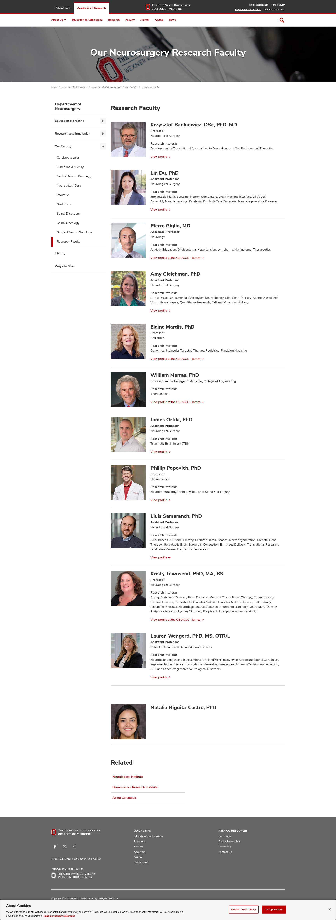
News (172, 19)
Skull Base (64, 204)
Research (114, 19)
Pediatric (63, 195)
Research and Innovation (72, 133)
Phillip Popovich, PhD (175, 468)
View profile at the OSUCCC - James (175, 258)
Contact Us (225, 852)
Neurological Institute (127, 777)
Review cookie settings (244, 909)
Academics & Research (91, 8)
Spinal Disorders (68, 213)
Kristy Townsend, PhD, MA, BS (186, 573)
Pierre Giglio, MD (170, 225)
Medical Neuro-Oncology (74, 176)
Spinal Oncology (68, 223)
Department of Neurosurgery (106, 87)
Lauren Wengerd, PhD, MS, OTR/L (190, 636)
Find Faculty (278, 5)
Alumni (144, 19)
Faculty (130, 19)
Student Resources (275, 9)
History (60, 253)
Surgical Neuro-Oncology (74, 232)
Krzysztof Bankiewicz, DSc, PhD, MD (193, 124)
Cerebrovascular (68, 158)
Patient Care (62, 8)
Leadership (225, 846)
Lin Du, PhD (164, 172)
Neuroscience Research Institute (135, 787)
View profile (158, 157)
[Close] (330, 909)
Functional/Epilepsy (70, 167)
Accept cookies (274, 909)
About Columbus (124, 798)
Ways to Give (64, 266)
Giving (159, 19)
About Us (57, 19)
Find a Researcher (258, 5)
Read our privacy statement (59, 915)
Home (54, 87)
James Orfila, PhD (171, 419)
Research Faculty (150, 87)
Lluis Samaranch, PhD (176, 516)
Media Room (141, 862)
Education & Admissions (87, 19)
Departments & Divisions (248, 9)
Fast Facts (224, 836)
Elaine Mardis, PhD (172, 326)
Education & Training (69, 121)
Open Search (282, 20)
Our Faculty (131, 87)
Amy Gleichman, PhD (175, 274)
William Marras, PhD (174, 375)
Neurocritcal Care (69, 185)
